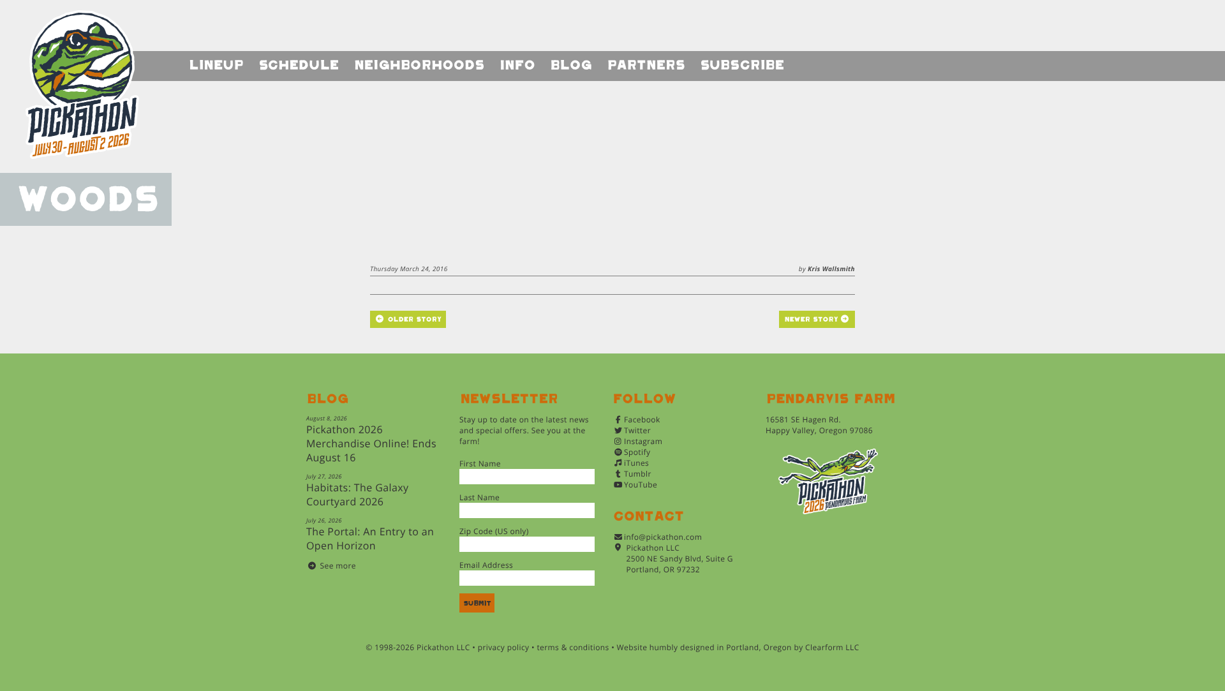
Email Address (486, 565)
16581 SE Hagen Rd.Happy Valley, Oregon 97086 (819, 425)
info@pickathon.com (663, 536)
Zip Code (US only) (494, 531)
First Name (480, 463)
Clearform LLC (832, 647)
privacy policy (504, 647)
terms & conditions (573, 647)
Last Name (479, 497)
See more (338, 565)
